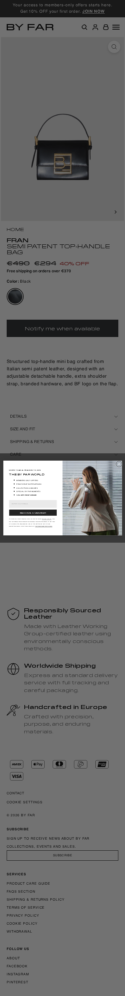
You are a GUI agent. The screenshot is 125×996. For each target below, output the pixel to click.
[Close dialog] (119, 464)
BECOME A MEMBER (33, 512)
